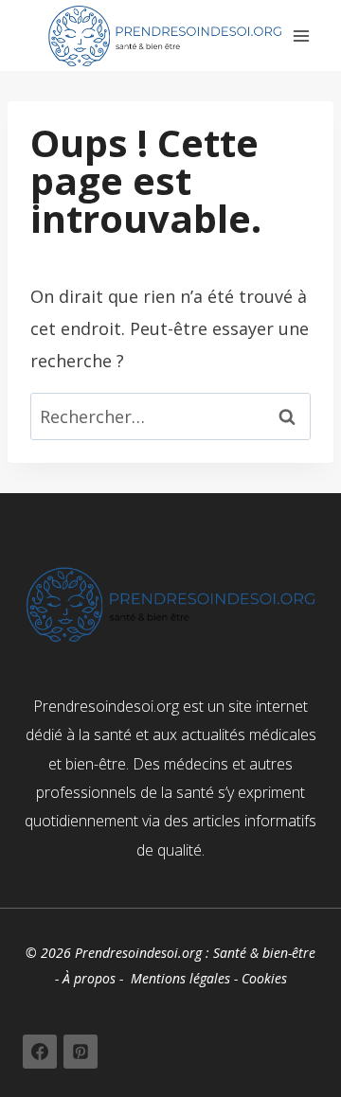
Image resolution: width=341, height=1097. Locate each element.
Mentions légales (180, 978)
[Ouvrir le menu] (301, 35)
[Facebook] (40, 1052)
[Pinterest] (80, 1052)
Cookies (264, 978)
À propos (89, 978)
